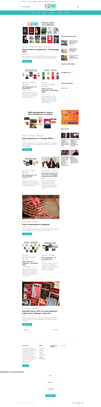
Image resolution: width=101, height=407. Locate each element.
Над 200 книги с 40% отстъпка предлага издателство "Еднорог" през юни (39, 312)
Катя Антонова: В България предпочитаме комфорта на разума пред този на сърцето (74, 142)
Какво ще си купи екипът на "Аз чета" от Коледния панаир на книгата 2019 (50, 174)
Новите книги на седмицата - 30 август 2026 (73, 50)
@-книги (60, 12)
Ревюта (38, 12)
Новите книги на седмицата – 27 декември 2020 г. (50, 90)
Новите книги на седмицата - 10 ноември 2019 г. (30, 263)
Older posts (25, 329)
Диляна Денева (26, 53)
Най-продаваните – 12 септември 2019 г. (49, 258)
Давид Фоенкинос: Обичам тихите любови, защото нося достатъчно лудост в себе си (74, 159)
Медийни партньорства (49, 1)
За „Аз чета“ (24, 1)
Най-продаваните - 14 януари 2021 (29, 87)
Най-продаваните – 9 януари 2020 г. (38, 138)
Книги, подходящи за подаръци (36, 224)
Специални (52, 12)
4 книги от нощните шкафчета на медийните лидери (73, 57)
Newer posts (55, 329)
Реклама (34, 1)
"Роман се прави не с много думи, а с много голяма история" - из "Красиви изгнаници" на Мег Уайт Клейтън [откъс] (65, 161)
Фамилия (50, 382)
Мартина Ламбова (26, 266)
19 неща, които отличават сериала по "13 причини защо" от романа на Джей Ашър (65, 142)
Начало (32, 12)
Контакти (30, 1)
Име (50, 375)
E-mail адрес (50, 389)
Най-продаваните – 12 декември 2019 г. (29, 176)
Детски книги (40, 1)
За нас (25, 365)
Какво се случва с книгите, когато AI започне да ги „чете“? (73, 42)
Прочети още (27, 61)
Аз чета (24, 90)
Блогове (67, 12)
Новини (44, 12)
